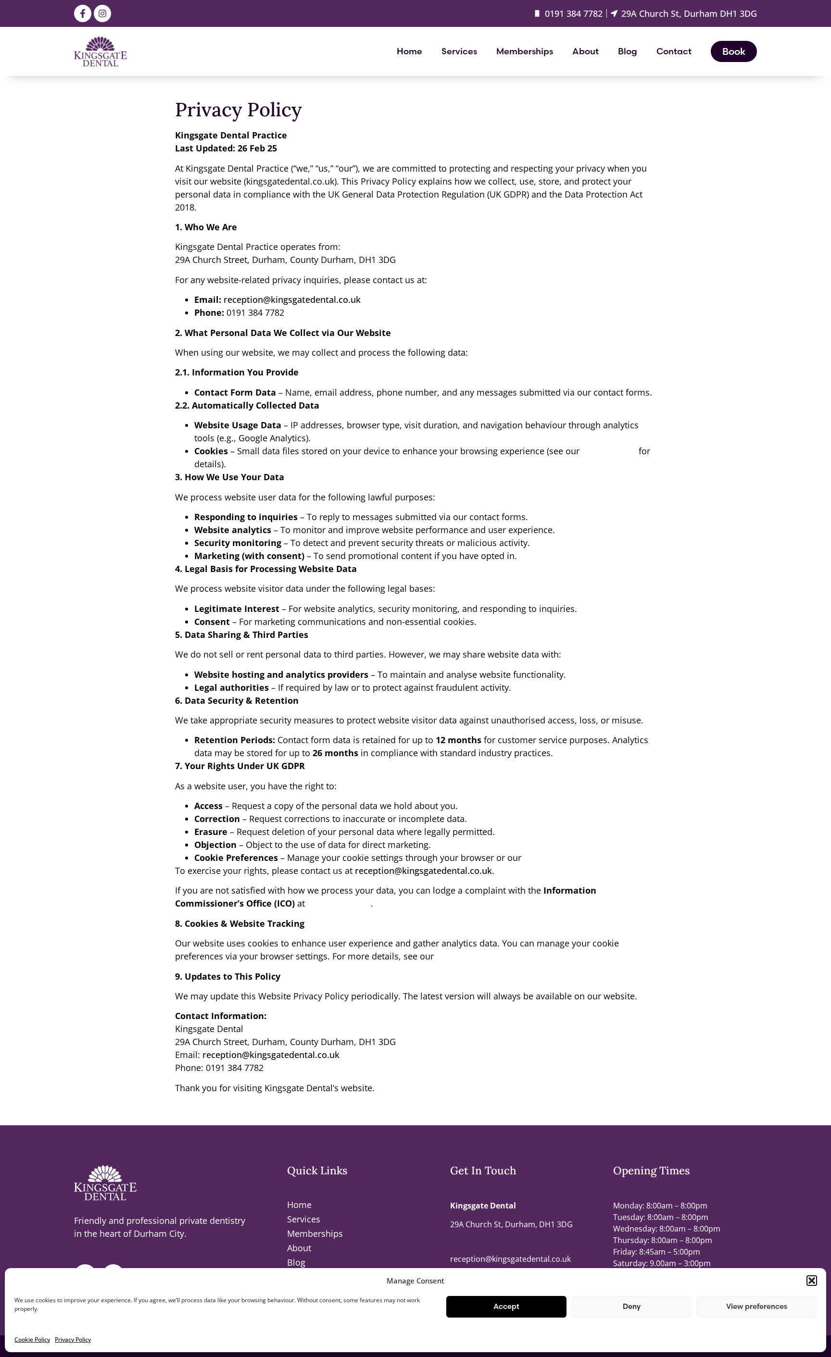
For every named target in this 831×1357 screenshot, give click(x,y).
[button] (812, 1280)
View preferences (756, 1306)
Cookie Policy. (552, 857)
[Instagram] (102, 13)
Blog (627, 51)
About (585, 51)
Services (459, 51)
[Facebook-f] (82, 13)
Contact (674, 51)
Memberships (524, 51)
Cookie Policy (32, 1339)
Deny (632, 1306)
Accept (506, 1306)
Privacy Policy (73, 1339)
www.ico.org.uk (339, 903)
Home (409, 51)
